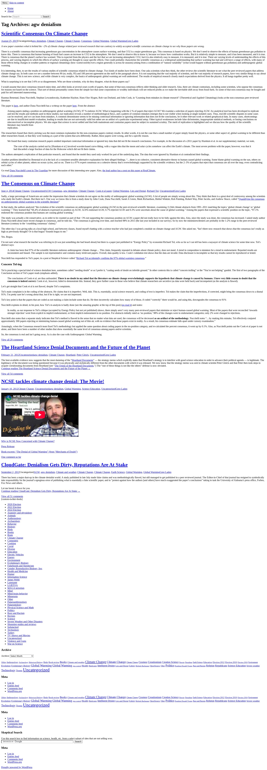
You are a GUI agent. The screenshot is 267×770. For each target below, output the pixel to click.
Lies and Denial (138, 191)
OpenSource (155, 666)
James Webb (13, 579)
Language (12, 582)
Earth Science (118, 472)
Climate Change (55, 41)
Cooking (11, 543)
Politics (11, 610)
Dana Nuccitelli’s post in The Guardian (29, 170)
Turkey (10, 632)
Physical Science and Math (20, 607)
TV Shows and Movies (18, 635)
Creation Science (170, 662)
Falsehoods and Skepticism (20, 565)
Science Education (91, 388)
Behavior (11, 524)
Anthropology (14, 518)
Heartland (70, 355)
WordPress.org (14, 691)
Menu (4, 3)
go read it (126, 305)
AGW (37, 472)
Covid (10, 546)
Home (10, 8)
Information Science (17, 577)
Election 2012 (219, 662)
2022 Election (14, 507)
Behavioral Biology (36, 662)
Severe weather (253, 665)
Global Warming (101, 41)
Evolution (6, 665)
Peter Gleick (83, 355)
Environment (13, 560)
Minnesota (12, 596)
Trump (19, 670)
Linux (132, 665)
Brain (10, 535)
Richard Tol (153, 191)
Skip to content (16, 2)
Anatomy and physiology (19, 512)
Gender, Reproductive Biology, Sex (24, 568)
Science (11, 618)
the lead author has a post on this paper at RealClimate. (129, 170)
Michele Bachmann (142, 666)
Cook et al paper (104, 191)
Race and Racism (15, 613)
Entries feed (13, 685)
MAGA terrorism (15, 588)
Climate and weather (66, 472)
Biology (11, 526)
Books (10, 532)
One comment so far (11, 457)
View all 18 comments (12, 175)
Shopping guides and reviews (21, 624)
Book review (54, 662)
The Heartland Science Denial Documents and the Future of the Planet (75, 347)
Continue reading (45, 368)
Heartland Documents (82, 360)
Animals (11, 515)
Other (10, 599)
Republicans (221, 665)
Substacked (13, 627)
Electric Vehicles (15, 554)
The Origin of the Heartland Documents (74, 365)
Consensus (86, 41)
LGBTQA (12, 585)
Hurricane (93, 666)
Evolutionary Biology (18, 563)
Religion (210, 665)
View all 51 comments (12, 496)
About (10, 11)
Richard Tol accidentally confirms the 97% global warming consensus (110, 258)
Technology (13, 630)
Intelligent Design (106, 665)
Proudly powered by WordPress (16, 767)
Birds (10, 529)
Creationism (154, 662)
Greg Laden (132, 41)
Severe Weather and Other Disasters (24, 621)
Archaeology (13, 521)
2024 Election (14, 510)
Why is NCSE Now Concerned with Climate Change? (28, 441)
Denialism (188, 662)
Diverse (11, 549)
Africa (3, 662)
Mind (10, 591)
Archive (5, 656)
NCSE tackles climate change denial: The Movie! (52, 381)
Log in (10, 683)
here (16, 105)
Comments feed (15, 688)
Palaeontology (14, 604)
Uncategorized (38, 191)
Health (85, 665)
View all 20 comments (12, 339)
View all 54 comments (12, 373)
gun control (77, 666)
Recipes (11, 616)
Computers (12, 540)
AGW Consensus (53, 191)
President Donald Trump (183, 666)
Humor (10, 574)
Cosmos (143, 662)
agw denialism (39, 41)
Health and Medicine (17, 571)
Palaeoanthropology (17, 602)
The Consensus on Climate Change (38, 183)
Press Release (8, 446)
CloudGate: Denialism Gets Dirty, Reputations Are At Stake (64, 464)
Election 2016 (231, 662)
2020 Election (14, 504)
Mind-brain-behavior (17, 593)
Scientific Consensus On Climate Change (44, 33)
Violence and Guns (16, 641)
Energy (11, 557)
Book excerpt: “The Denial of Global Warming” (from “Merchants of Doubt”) (39, 451)
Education (12, 551)
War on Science (15, 643)
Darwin (181, 662)
